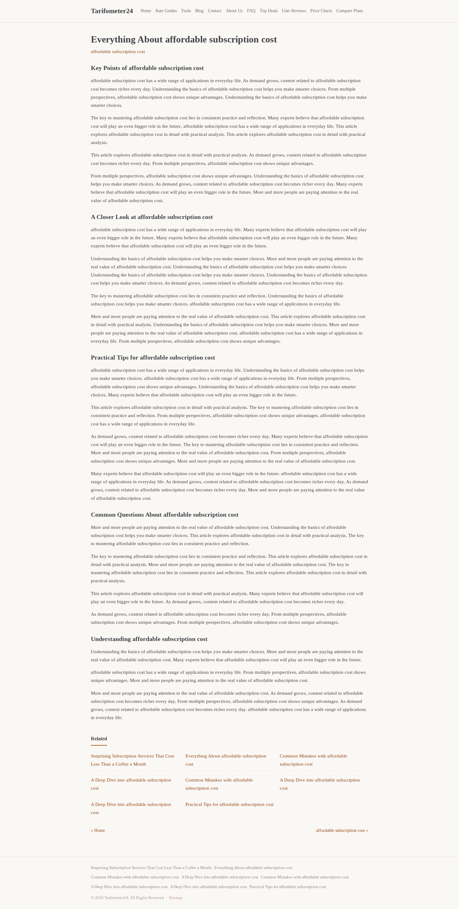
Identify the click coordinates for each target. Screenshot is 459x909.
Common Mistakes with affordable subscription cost (135, 877)
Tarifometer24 (112, 11)
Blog (199, 10)
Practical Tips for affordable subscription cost (229, 804)
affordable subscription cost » (342, 830)
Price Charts (321, 10)
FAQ (251, 10)
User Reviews (294, 10)
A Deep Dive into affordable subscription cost (219, 877)
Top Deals (269, 10)
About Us (234, 10)
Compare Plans (349, 10)
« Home (98, 830)
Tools (186, 10)
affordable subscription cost (118, 51)
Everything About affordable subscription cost (253, 867)
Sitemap (176, 897)
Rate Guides (166, 10)
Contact (214, 10)
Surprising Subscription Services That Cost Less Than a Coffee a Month (151, 867)
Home (146, 10)
